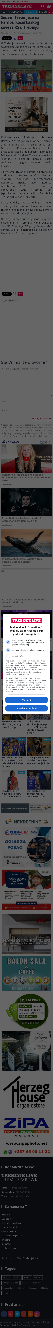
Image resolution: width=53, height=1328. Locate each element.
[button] (26, 656)
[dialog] (26, 664)
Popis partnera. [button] (23, 674)
